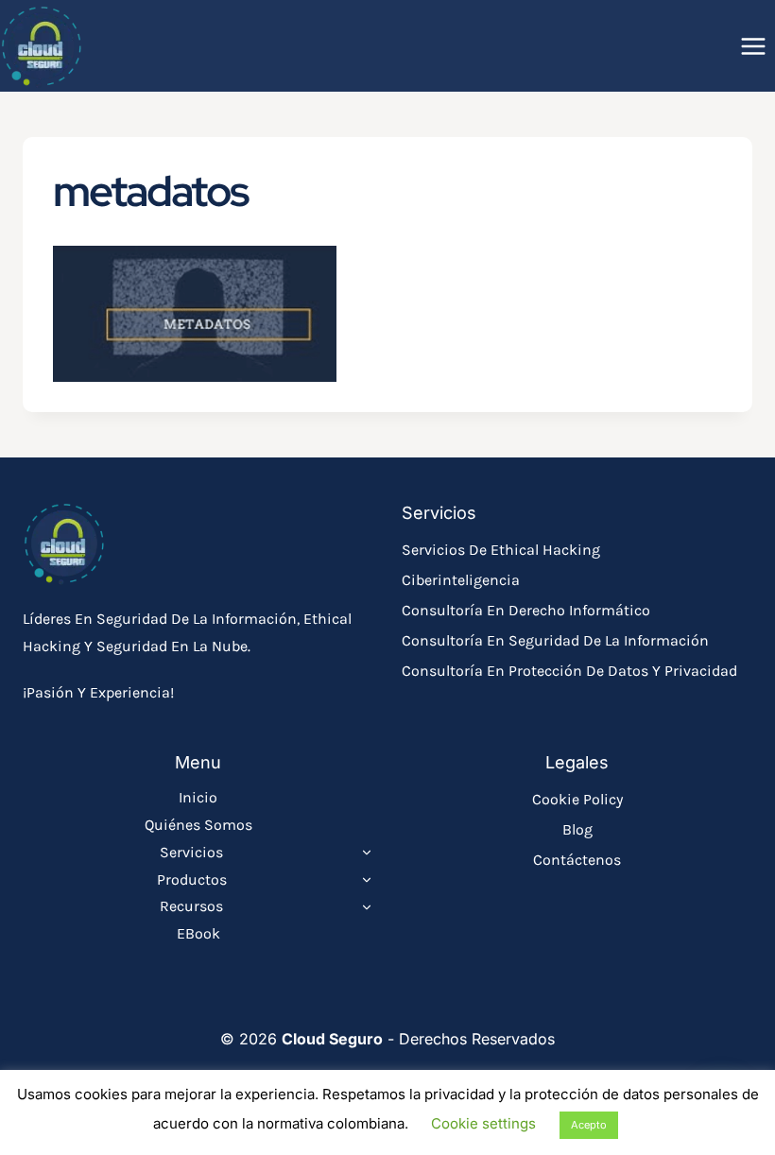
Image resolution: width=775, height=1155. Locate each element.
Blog (577, 829)
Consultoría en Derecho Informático (526, 610)
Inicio (198, 797)
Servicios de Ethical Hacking (501, 550)
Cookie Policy (577, 799)
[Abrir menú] (753, 45)
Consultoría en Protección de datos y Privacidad (569, 671)
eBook (198, 933)
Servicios (191, 852)
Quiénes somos (198, 825)
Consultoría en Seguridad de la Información (555, 640)
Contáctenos (577, 860)
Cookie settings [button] (483, 1123)
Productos (192, 879)
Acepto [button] (589, 1124)
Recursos (191, 906)
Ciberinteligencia (461, 580)
